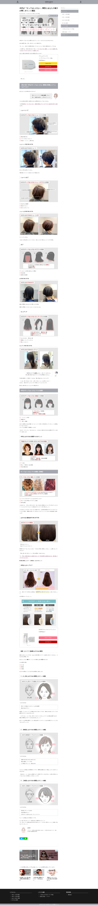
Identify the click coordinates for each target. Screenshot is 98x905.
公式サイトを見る (48, 637)
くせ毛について (65, 34)
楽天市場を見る (48, 641)
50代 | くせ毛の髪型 (16, 896)
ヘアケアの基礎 (41, 892)
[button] (36, 64)
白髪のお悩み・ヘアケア (66, 31)
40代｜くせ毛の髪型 (66, 14)
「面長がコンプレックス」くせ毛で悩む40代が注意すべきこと (51, 879)
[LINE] (25, 838)
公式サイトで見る (48, 69)
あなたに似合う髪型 (37, 13)
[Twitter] (21, 838)
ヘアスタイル (64, 11)
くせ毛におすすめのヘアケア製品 (68, 28)
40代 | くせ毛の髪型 (16, 894)
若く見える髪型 (65, 23)
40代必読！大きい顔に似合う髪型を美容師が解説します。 (25, 879)
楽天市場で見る (48, 66)
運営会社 (70, 894)
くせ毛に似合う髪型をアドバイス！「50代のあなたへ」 (38, 879)
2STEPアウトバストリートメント (42, 591)
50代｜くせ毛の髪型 (66, 17)
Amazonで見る (48, 63)
